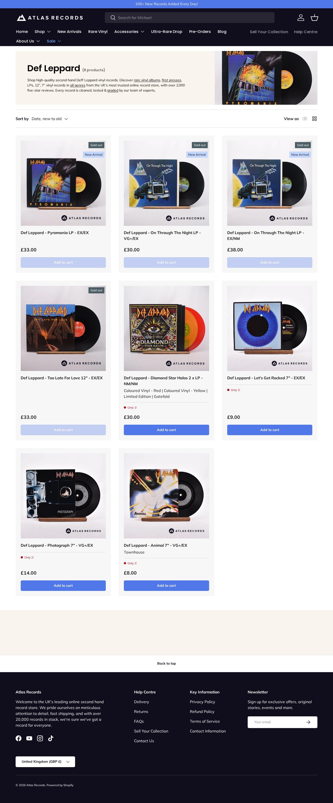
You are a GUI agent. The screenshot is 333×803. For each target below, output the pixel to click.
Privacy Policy (202, 701)
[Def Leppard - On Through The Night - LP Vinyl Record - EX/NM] (269, 183)
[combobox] (189, 17)
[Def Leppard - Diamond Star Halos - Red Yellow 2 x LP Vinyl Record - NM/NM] (166, 328)
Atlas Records (35, 785)
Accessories (126, 31)
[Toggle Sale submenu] (59, 41)
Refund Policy (202, 711)
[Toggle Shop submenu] (49, 31)
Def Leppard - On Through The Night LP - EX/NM (265, 235)
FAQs (139, 721)
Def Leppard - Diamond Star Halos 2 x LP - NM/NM (163, 380)
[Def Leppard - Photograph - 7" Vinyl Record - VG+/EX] (63, 495)
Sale (51, 41)
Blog (222, 31)
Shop (40, 31)
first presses (171, 80)
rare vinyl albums (147, 80)
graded (112, 90)
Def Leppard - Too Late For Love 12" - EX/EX (62, 377)
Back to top (166, 663)
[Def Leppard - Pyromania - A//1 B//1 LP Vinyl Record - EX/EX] (63, 183)
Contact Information (208, 731)
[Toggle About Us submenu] (38, 41)
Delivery (141, 701)
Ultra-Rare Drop (166, 31)
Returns (141, 711)
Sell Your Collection (269, 32)
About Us (25, 41)
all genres (77, 85)
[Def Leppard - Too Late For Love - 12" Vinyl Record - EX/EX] (63, 328)
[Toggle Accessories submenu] (142, 31)
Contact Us (144, 740)
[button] (314, 17)
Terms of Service (205, 721)
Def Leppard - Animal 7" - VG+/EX (155, 545)
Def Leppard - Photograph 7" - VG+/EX (57, 545)
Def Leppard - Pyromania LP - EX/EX (55, 232)
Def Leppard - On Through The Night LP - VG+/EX (162, 235)
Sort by (22, 118)
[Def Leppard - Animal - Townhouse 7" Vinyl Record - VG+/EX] (166, 495)
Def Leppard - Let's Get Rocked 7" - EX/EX (266, 377)
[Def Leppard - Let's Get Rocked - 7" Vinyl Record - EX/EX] (269, 328)
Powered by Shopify (60, 785)
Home (22, 31)
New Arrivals (69, 31)
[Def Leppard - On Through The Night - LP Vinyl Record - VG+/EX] (166, 183)
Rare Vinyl (98, 31)
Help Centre (305, 32)
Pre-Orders (200, 31)
